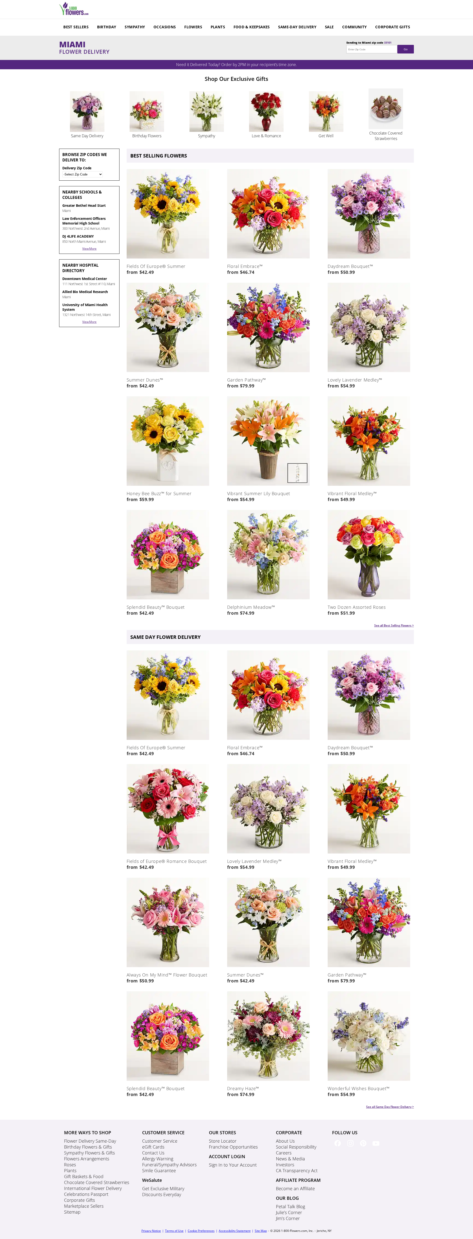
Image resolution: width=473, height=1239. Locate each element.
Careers (283, 1153)
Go (405, 49)
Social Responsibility (296, 1147)
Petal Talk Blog (290, 1206)
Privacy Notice (151, 1231)
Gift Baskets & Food (83, 1176)
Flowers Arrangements (86, 1159)
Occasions (164, 26)
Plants (218, 26)
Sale (329, 26)
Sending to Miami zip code (376, 46)
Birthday (106, 26)
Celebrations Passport (86, 1194)
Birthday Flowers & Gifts (88, 1147)
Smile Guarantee (159, 1170)
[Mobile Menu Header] (74, 13)
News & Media (290, 1159)
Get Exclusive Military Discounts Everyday (163, 1191)
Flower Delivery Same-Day (90, 1141)
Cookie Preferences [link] (201, 1231)
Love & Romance (266, 136)
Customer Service (159, 1141)
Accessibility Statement (235, 1231)
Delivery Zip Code (76, 168)
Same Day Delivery (87, 136)
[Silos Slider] (87, 130)
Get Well (326, 136)
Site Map (261, 1231)
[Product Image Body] (168, 257)
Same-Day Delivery (297, 26)
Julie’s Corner (289, 1212)
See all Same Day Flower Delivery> (390, 1107)
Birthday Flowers (146, 136)
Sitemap (72, 1212)
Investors (285, 1165)
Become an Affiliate (295, 1188)
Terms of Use (174, 1231)
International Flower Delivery (93, 1188)
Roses (70, 1165)
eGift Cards (153, 1147)
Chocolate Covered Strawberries (386, 135)
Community (354, 26)
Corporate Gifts (392, 26)
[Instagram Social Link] (351, 1147)
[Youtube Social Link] (377, 1147)
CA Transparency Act (297, 1170)
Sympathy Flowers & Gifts (89, 1153)
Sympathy (135, 26)
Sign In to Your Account (233, 1165)
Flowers (193, 26)
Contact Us (153, 1153)
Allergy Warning (157, 1159)
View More (89, 248)
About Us (285, 1141)
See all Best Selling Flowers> (394, 625)
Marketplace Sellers (83, 1206)
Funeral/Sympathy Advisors (169, 1165)
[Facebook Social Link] (338, 1147)
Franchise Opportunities (233, 1147)
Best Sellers (75, 26)
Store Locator (222, 1141)
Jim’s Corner (288, 1218)
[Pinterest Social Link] (364, 1147)
